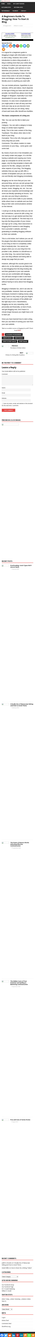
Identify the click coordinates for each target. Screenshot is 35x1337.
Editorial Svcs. (18, 7)
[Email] (28, 45)
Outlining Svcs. (6, 7)
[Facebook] (3, 45)
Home (3, 3)
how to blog (19, 338)
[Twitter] (7, 45)
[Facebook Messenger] (24, 45)
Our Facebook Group (8, 1285)
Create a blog (7, 338)
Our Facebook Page (7, 1287)
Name (3, 388)
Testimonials (5, 11)
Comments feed (6, 1323)
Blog (8, 3)
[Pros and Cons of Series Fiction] (5, 1253)
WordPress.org (6, 1326)
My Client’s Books (18, 3)
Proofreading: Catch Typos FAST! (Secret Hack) (21, 566)
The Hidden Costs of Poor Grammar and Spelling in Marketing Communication (19, 982)
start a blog (23, 341)
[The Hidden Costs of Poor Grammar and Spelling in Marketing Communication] (5, 1114)
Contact (23, 11)
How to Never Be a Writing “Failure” (21, 1268)
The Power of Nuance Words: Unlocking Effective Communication (19, 844)
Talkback (15, 11)
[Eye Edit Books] (5, 1)
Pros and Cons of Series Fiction (20, 1120)
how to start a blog (9, 341)
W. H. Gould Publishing (8, 1289)
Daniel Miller (5, 1268)
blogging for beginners (13, 334)
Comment (5, 374)
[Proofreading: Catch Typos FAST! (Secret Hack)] (5, 698)
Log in (3, 1317)
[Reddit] (10, 45)
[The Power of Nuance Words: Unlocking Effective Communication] (5, 976)
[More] (3, 49)
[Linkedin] (14, 45)
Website (4, 398)
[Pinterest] (17, 45)
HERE (19, 330)
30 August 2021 (7, 25)
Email (3, 393)
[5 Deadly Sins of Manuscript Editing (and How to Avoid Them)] (5, 837)
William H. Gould (18, 25)
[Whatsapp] (21, 45)
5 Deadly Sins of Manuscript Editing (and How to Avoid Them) (21, 704)
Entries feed (5, 1320)
